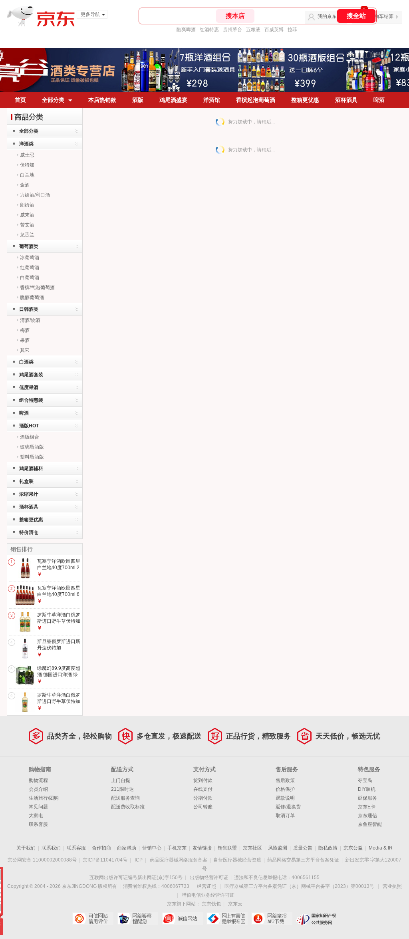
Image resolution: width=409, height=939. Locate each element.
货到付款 (202, 780)
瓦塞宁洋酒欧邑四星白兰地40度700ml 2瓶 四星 (58, 567)
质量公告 (302, 848)
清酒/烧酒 (30, 320)
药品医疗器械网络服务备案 (178, 860)
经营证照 (206, 886)
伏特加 (27, 165)
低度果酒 (28, 387)
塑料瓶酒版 (32, 457)
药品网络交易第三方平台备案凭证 (303, 860)
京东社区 (252, 848)
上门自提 (120, 780)
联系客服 (38, 824)
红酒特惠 (209, 29)
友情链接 (202, 848)
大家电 (36, 815)
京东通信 (367, 815)
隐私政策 (328, 848)
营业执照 (392, 886)
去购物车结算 (379, 16)
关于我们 (26, 848)
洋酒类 (26, 144)
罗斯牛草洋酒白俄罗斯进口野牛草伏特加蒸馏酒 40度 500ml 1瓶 (58, 704)
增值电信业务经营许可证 (208, 895)
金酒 (25, 185)
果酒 (25, 340)
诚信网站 (182, 918)
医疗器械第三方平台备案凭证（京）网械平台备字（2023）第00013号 (299, 886)
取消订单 (285, 815)
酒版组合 (29, 437)
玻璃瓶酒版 (32, 447)
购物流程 (38, 780)
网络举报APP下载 (271, 918)
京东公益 (353, 848)
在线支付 (202, 789)
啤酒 (379, 100)
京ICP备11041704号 (105, 860)
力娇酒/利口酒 (35, 195)
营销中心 (151, 848)
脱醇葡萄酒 (32, 297)
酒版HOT (29, 426)
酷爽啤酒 (186, 29)
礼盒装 (26, 481)
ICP (139, 860)
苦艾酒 (27, 225)
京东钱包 (211, 904)
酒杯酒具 (346, 100)
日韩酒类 (28, 309)
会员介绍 (38, 789)
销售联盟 (227, 848)
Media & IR (381, 848)
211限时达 (122, 789)
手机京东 (177, 848)
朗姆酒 (27, 205)
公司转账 (202, 807)
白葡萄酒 (29, 277)
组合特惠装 (31, 400)
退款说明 (285, 798)
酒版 (137, 100)
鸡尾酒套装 (31, 374)
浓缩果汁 (28, 494)
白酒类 (26, 362)
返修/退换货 (288, 807)
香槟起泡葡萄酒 (255, 100)
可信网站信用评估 (92, 918)
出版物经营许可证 (209, 877)
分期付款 (202, 798)
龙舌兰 (27, 235)
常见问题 (38, 807)
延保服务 (367, 798)
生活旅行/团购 (44, 798)
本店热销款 (102, 100)
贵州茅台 (232, 29)
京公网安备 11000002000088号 (42, 860)
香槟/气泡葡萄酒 (37, 287)
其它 (25, 350)
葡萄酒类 (28, 246)
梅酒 (25, 330)
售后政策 (285, 780)
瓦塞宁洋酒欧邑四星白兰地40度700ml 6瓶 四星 (58, 594)
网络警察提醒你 (137, 918)
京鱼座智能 (370, 824)
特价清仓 (28, 532)
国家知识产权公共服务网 (316, 918)
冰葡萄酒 (29, 257)
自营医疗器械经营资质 (237, 860)
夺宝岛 (365, 780)
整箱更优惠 (305, 100)
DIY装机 (366, 789)
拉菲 (292, 29)
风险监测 (277, 848)
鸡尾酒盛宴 (173, 100)
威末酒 (27, 215)
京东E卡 (366, 807)
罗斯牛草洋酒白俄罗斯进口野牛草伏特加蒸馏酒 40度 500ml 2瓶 (58, 624)
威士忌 (27, 155)
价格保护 (285, 789)
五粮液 (253, 29)
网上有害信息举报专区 (227, 918)
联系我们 (51, 848)
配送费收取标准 (128, 807)
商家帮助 (126, 848)
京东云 (235, 904)
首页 (20, 100)
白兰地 (27, 175)
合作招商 (101, 848)
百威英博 (274, 29)
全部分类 (53, 100)
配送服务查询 (125, 798)
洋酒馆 (211, 100)
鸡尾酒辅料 (31, 468)
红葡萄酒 (29, 267)
